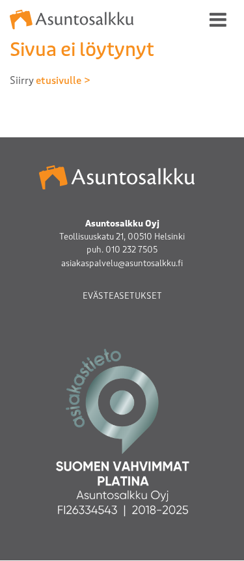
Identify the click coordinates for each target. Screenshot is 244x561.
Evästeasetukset (122, 295)
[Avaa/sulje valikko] (217, 19)
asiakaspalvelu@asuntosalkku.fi (122, 263)
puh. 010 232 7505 (122, 249)
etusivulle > (63, 80)
